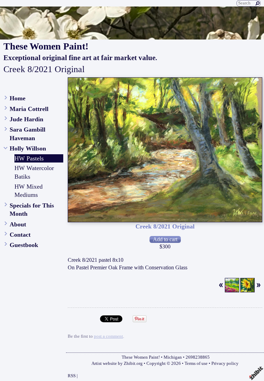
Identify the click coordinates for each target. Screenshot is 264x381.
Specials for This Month (32, 209)
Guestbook (24, 245)
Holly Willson (28, 148)
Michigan (173, 357)
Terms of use (196, 363)
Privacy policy (225, 363)
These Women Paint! (45, 46)
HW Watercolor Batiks (34, 172)
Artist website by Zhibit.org (117, 363)
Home (17, 98)
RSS (72, 375)
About (18, 224)
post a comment (108, 336)
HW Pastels (29, 158)
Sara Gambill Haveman (27, 134)
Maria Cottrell (29, 108)
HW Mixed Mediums (28, 191)
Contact (20, 234)
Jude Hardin (26, 119)
